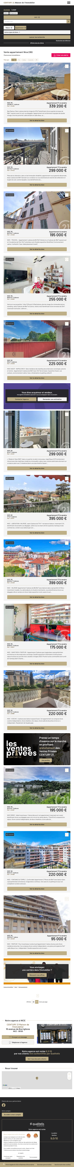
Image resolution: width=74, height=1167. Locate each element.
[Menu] (68, 2)
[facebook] (3, 1105)
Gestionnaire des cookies (63, 1164)
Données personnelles (44, 1164)
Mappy (18, 1088)
